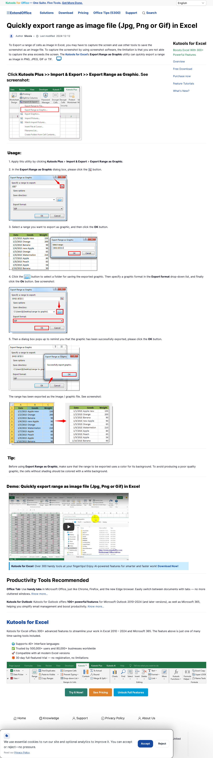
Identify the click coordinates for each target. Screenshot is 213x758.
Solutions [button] (47, 12)
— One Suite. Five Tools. (44, 2)
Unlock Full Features (131, 692)
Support (131, 12)
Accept (145, 743)
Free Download (182, 68)
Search (151, 12)
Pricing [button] (83, 12)
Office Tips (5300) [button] (106, 12)
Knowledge (51, 718)
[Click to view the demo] (57, 59)
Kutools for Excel (76, 54)
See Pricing (100, 692)
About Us (148, 718)
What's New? (181, 90)
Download (66, 12)
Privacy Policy (115, 718)
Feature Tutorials (183, 83)
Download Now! (168, 566)
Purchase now (182, 76)
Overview (179, 61)
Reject (162, 743)
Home (21, 718)
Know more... (39, 593)
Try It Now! (76, 692)
